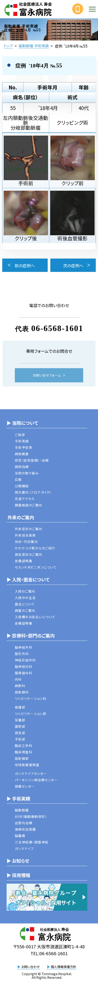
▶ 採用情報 (18, 875)
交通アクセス (25, 498)
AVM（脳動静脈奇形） (31, 816)
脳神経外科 (24, 647)
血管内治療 (24, 823)
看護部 (20, 707)
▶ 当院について (22, 423)
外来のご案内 (20, 517)
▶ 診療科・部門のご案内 (31, 635)
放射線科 (22, 692)
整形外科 (22, 653)
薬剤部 (20, 726)
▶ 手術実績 (18, 798)
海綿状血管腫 (25, 829)
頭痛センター (25, 786)
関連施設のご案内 (28, 505)
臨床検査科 (24, 752)
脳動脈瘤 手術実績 (34, 45)
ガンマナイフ (24, 848)
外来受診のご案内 (28, 529)
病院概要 (22, 454)
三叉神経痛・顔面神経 (32, 842)
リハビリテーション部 (30, 713)
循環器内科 (24, 673)
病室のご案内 (25, 610)
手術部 (20, 739)
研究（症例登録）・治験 (32, 460)
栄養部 (20, 720)
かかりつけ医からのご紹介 (35, 548)
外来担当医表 (25, 535)
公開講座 (22, 486)
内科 (18, 679)
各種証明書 (24, 561)
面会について (25, 604)
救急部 (20, 732)
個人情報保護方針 (61, 966)
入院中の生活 (25, 597)
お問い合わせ (28, 966)
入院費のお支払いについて (35, 617)
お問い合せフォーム (47, 375)
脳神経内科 (24, 666)
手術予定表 (24, 447)
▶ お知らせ (18, 860)
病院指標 (22, 466)
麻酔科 (20, 685)
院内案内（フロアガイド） (33, 492)
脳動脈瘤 (22, 810)
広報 (18, 479)
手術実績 (22, 441)
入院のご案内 (25, 591)
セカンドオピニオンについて (36, 567)
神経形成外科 (25, 660)
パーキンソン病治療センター (36, 780)
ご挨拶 (20, 434)
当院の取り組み (27, 473)
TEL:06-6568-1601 (49, 953)
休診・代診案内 (26, 541)
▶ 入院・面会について (28, 579)
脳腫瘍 (20, 835)
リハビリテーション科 (30, 698)
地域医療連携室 (27, 764)
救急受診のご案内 (28, 554)
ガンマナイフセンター (31, 773)
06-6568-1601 (57, 328)
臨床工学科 (24, 745)
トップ (8, 45)
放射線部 (22, 758)
